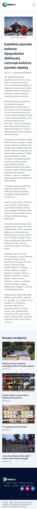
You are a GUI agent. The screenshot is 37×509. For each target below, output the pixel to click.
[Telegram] (33, 489)
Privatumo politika (25, 483)
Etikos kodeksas (27, 486)
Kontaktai (15, 486)
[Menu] (34, 5)
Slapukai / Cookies (10, 483)
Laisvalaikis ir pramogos (22, 73)
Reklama (7, 486)
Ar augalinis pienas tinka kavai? (14, 427)
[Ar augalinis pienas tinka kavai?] (18, 414)
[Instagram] (27, 489)
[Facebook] (22, 489)
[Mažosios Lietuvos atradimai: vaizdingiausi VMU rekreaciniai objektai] (18, 351)
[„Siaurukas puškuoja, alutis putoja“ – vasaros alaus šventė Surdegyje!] (18, 443)
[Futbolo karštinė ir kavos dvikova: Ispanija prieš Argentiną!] (18, 382)
